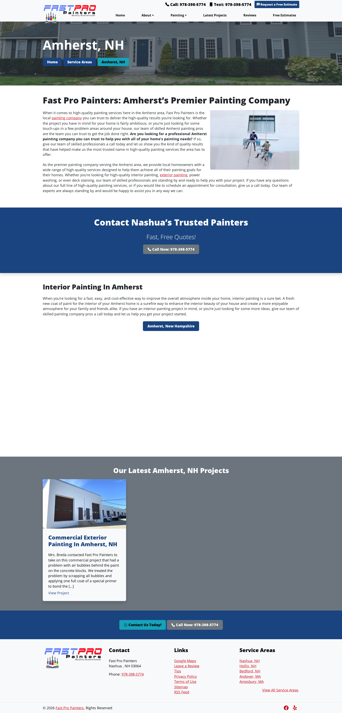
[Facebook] (287, 707)
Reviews (249, 15)
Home (120, 15)
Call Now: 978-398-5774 (173, 249)
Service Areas (79, 62)
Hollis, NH (247, 666)
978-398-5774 (133, 674)
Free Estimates (284, 15)
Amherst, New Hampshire (171, 326)
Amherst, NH (113, 62)
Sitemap (181, 687)
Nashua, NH (249, 660)
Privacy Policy (185, 676)
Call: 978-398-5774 (187, 4)
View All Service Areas (280, 690)
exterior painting (173, 175)
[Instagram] (295, 707)
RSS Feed (181, 692)
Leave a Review (186, 666)
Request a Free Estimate (278, 4)
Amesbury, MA (251, 681)
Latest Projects (215, 15)
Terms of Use (185, 681)
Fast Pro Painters (70, 707)
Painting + (179, 15)
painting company (67, 118)
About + (148, 15)
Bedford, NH (249, 671)
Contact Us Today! (144, 624)
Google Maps (185, 660)
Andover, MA (250, 676)
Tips (177, 671)
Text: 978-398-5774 (232, 4)
